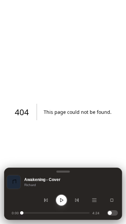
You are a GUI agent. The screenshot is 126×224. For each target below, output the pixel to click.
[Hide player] (63, 172)
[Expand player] (111, 200)
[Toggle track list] (94, 200)
